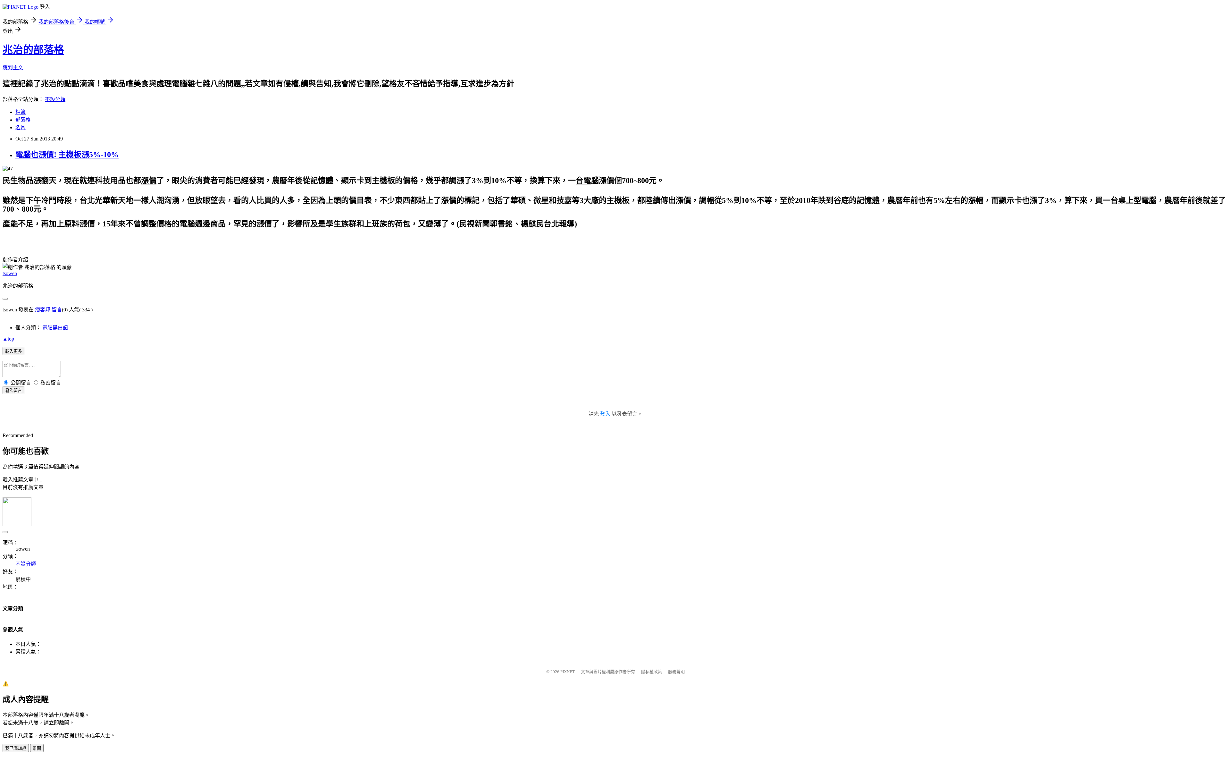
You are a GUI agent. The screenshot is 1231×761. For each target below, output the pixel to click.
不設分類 (55, 99)
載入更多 (13, 351)
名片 (20, 127)
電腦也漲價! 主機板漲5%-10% (67, 154)
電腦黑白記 (55, 327)
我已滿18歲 (15, 748)
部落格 (23, 120)
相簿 (20, 112)
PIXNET (567, 671)
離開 (37, 748)
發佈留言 (13, 390)
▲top (8, 339)
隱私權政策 (651, 671)
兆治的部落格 (33, 49)
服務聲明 (676, 671)
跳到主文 (13, 67)
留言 (57, 309)
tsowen (10, 273)
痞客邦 (42, 309)
